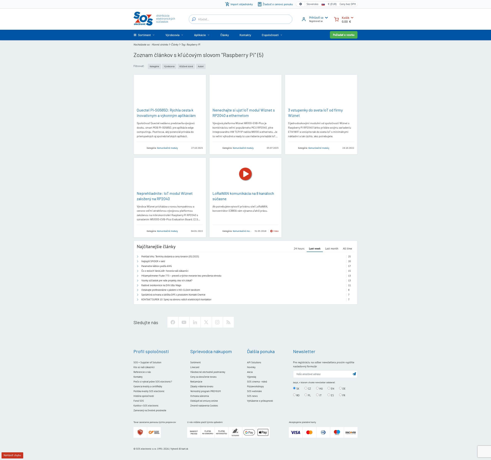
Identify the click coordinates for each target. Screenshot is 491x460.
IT (320, 395)
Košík (345, 17)
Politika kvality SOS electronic (149, 391)
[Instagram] (217, 322)
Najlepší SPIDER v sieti (153, 261)
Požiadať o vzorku (343, 35)
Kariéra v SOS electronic (146, 405)
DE (344, 388)
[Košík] (336, 19)
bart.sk (184, 448)
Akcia (250, 372)
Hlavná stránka (160, 44)
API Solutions (254, 362)
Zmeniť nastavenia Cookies (204, 405)
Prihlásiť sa (316, 17)
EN (332, 388)
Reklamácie (196, 381)
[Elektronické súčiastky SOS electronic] (154, 19)
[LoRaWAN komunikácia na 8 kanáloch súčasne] (246, 174)
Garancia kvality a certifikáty (147, 386)
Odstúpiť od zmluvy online (204, 400)
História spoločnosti (143, 396)
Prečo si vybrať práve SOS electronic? (152, 381)
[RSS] (228, 322)
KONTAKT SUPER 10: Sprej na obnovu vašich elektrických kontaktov (176, 299)
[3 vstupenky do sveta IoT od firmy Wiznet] (321, 91)
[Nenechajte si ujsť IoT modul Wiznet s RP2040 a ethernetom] (246, 91)
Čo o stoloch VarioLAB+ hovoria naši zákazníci (164, 271)
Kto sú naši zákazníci (144, 367)
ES (332, 395)
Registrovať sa (316, 21)
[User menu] (325, 17)
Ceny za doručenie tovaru (203, 376)
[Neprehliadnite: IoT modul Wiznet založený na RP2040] (170, 174)
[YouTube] (184, 322)
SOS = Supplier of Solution (147, 362)
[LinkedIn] (195, 322)
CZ (309, 388)
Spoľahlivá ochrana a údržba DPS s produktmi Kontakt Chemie (173, 294)
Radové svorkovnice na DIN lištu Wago (161, 285)
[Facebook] (172, 322)
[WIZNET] (216, 147)
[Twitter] (206, 322)
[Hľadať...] (194, 19)
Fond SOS (138, 400)
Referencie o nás (142, 372)
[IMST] (216, 230)
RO (298, 395)
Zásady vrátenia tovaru (201, 386)
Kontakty (138, 376)
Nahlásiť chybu (12, 455)
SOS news (252, 396)
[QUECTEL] (140, 147)
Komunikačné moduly (167, 147)
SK (297, 388)
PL (309, 395)
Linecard (194, 367)
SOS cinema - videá (257, 381)
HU (321, 388)
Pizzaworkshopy (255, 386)
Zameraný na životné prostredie (149, 410)
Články (174, 44)
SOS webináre (254, 391)
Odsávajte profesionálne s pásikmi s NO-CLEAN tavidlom (170, 290)
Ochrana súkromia (199, 396)
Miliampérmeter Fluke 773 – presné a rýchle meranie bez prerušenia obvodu (181, 275)
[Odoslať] (354, 374)
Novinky (251, 367)
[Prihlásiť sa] (304, 20)
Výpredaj (251, 376)
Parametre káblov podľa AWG (156, 266)
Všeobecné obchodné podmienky (207, 372)
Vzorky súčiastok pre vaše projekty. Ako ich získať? (166, 280)
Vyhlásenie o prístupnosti (260, 400)
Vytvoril (174, 448)
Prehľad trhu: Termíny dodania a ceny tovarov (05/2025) (170, 256)
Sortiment (195, 362)
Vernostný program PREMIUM (205, 391)
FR (343, 395)
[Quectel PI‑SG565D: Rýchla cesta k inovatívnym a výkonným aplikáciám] (170, 91)
